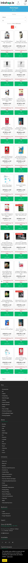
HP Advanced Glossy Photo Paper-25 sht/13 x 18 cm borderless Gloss (7, 244)
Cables (4, 393)
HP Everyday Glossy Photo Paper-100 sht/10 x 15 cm (7, 301)
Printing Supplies (6, 415)
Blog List (4, 463)
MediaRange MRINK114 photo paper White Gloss (7, 100)
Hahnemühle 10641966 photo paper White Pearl (21, 243)
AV (2, 391)
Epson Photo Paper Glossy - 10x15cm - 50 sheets (21, 330)
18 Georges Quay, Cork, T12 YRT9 (9, 526)
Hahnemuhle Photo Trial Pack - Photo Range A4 (21, 301)
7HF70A (21, 269)
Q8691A (21, 154)
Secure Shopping (6, 494)
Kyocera (4, 437)
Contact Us (5, 470)
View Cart (4, 498)
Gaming (4, 400)
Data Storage (5, 398)
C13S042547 (21, 327)
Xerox (3, 452)
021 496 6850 (8, 524)
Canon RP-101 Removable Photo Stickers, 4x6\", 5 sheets (21, 100)
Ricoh (3, 446)
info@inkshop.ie (5, 533)
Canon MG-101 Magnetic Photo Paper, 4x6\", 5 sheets (7, 215)
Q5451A (7, 269)
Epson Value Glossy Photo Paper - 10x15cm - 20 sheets (21, 129)
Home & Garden (6, 402)
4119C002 (7, 39)
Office (3, 406)
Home (14, 9)
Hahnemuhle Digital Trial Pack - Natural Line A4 (21, 214)
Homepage (4, 485)
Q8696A (7, 241)
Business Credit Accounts (8, 467)
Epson (3, 430)
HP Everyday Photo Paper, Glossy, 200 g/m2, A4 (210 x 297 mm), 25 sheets (7, 273)
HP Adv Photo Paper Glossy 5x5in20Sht (7, 358)
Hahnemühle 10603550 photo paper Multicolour (7, 70)
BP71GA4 (7, 327)
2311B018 (7, 154)
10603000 (21, 68)
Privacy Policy (5, 489)
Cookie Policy (5, 472)
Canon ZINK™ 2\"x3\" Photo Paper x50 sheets (21, 42)
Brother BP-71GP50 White (21, 186)
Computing (4, 395)
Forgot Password (6, 515)
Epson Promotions (6, 476)
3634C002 (7, 212)
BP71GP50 (21, 183)
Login (3, 511)
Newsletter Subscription (8, 487)
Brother (4, 424)
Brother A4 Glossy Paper (7, 329)
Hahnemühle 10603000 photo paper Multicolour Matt (21, 71)
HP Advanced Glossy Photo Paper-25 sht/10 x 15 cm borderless (21, 158)
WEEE (3, 500)
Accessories (5, 389)
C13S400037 (21, 126)
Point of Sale (5, 408)
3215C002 (21, 39)
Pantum (4, 443)
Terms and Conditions (7, 496)
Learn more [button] (10, 556)
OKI (3, 441)
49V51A (7, 183)
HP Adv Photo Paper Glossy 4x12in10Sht (7, 186)
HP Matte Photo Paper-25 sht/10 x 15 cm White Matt (21, 273)
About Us (4, 461)
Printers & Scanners (7, 411)
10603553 (21, 298)
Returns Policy (5, 491)
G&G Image (4, 433)
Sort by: (14, 14)
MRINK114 (7, 97)
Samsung (4, 448)
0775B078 (7, 126)
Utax (3, 450)
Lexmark (4, 439)
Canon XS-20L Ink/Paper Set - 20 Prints (7, 42)
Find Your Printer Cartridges (9, 478)
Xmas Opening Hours (7, 502)
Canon (3, 426)
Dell (3, 428)
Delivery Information (7, 474)
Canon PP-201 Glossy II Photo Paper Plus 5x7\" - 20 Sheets (7, 158)
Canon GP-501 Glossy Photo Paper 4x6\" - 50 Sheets (21, 359)
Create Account (6, 513)
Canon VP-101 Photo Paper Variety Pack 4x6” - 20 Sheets (7, 129)
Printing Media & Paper (7, 413)
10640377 (21, 212)
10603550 (7, 68)
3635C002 (21, 97)
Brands (4, 465)
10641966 (21, 241)
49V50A (7, 356)
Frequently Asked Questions (9, 481)
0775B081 (21, 356)
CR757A (7, 298)
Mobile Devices (6, 404)
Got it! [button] (4, 560)
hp (2, 435)
